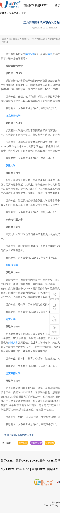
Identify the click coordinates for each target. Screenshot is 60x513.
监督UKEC (38, 469)
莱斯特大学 (12, 265)
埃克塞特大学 (13, 115)
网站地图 (52, 469)
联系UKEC (22, 469)
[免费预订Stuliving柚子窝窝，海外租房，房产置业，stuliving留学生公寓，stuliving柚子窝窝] (44, 482)
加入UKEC (7, 469)
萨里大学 (11, 165)
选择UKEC (22, 460)
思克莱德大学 (13, 373)
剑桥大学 (13, 342)
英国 (50, 54)
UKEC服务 (38, 460)
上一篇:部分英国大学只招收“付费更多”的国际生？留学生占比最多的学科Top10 (17, 435)
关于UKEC (7, 460)
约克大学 (11, 319)
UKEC (3, 13)
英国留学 (30, 54)
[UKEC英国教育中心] (10, 4)
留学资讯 (13, 13)
